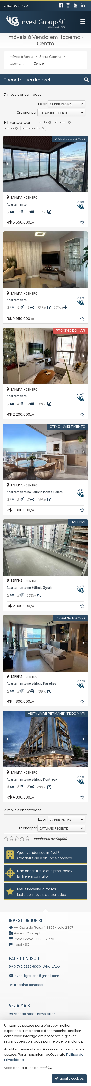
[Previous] (9, 164)
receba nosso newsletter (34, 1014)
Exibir (42, 104)
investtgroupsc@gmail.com (36, 976)
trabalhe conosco (28, 985)
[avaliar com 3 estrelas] (16, 838)
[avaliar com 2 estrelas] (11, 838)
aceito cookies (71, 1078)
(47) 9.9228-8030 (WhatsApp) (37, 966)
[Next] (81, 164)
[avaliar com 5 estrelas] (27, 838)
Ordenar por (27, 112)
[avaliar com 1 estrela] (6, 838)
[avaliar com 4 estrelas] (22, 838)
